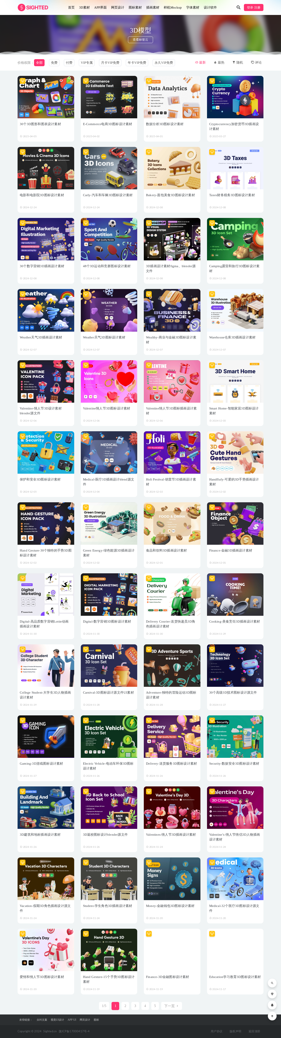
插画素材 (152, 7)
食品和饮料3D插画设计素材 (166, 550)
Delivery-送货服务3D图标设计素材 (171, 763)
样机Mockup (173, 7)
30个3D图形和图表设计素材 (40, 124)
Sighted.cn (50, 1031)
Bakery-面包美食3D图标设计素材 (170, 195)
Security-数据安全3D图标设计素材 (234, 763)
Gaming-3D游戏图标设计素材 (41, 763)
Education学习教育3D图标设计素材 (235, 977)
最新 (202, 62)
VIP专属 (87, 62)
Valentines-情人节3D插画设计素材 (171, 834)
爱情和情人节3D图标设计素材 (42, 977)
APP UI (72, 1019)
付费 (69, 62)
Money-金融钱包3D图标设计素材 (170, 906)
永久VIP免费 (164, 62)
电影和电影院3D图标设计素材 (42, 195)
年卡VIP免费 (137, 62)
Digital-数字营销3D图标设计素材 (107, 621)
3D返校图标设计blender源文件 (105, 834)
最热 (220, 62)
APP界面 (100, 7)
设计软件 (210, 7)
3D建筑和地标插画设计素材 (40, 834)
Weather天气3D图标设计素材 (104, 337)
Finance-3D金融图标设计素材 (167, 977)
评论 (258, 62)
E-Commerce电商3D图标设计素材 (107, 124)
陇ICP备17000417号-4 (74, 1031)
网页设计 (117, 7)
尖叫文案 (42, 1019)
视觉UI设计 (57, 1019)
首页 (71, 7)
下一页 (170, 1006)
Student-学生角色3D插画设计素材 (107, 906)
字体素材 (192, 7)
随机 (239, 62)
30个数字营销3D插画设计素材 (42, 266)
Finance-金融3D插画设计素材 (230, 550)
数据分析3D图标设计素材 (165, 124)
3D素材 (84, 7)
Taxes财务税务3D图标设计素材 (232, 195)
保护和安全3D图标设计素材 (40, 479)
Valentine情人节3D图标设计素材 (106, 408)
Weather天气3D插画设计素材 (41, 337)
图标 (96, 1019)
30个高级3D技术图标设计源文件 (233, 692)
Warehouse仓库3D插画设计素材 (232, 337)
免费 (54, 62)
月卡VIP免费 (110, 62)
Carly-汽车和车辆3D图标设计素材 (108, 195)
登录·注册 (253, 7)
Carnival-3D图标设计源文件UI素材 (108, 692)
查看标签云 (140, 39)
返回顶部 (254, 1031)
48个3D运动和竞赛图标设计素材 (107, 266)
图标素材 (135, 7)
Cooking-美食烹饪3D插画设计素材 (234, 621)
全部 (39, 62)
